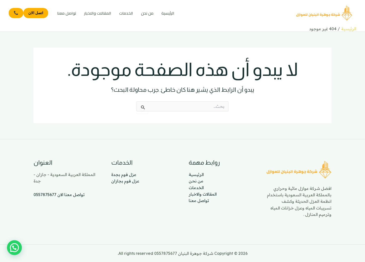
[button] (14, 247)
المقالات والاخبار (97, 13)
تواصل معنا (66, 13)
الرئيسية (167, 13)
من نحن (147, 13)
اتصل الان (35, 13)
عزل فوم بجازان (125, 180)
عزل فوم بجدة (123, 174)
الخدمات (126, 13)
